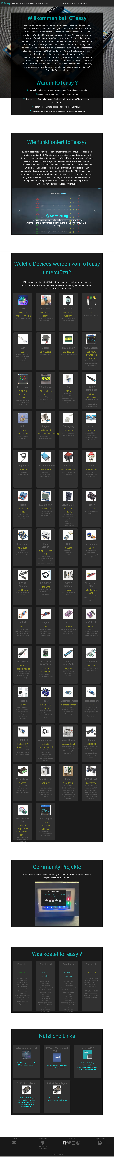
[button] (19, 211)
